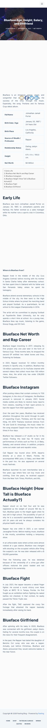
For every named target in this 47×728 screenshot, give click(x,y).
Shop (15, 721)
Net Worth (37, 28)
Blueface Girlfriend (13, 187)
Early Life (9, 171)
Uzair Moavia (10, 28)
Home (8, 721)
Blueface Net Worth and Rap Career (20, 173)
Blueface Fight (11, 184)
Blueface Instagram (13, 176)
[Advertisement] (23, 69)
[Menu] (42, 4)
